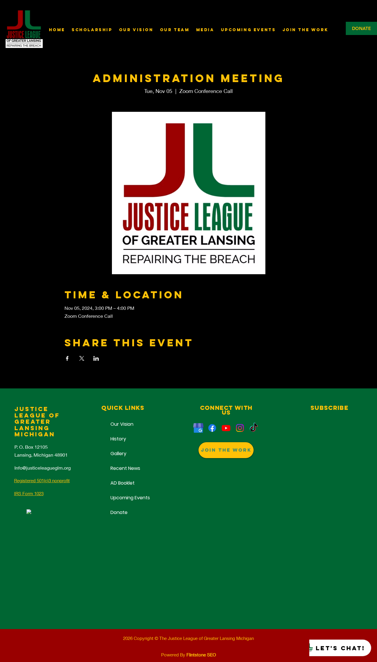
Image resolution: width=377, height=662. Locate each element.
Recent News (122, 468)
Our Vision (121, 424)
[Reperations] (212, 428)
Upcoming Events (122, 497)
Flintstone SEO (201, 654)
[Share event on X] (82, 358)
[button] (205, 30)
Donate (119, 512)
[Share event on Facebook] (67, 358)
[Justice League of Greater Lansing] (198, 428)
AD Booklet (122, 483)
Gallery (118, 453)
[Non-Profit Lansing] (240, 428)
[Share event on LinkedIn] (96, 358)
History (118, 438)
